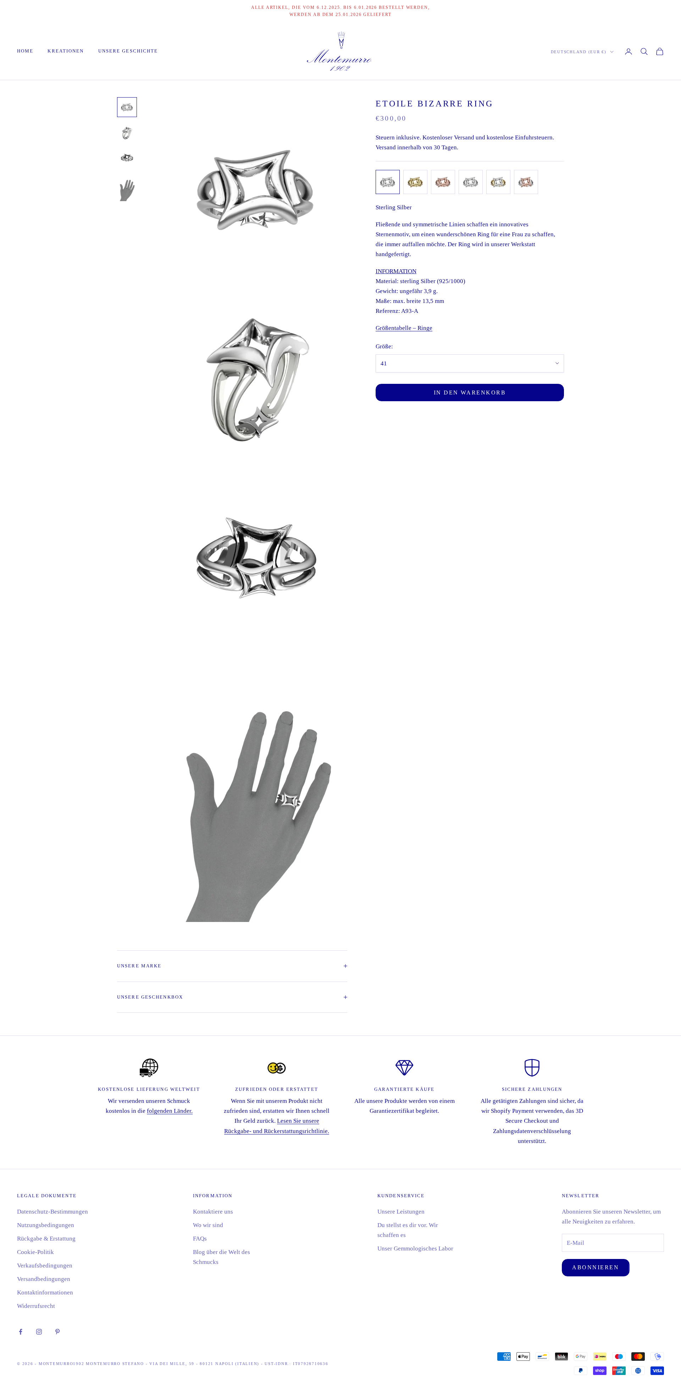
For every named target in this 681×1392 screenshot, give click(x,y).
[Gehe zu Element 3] (127, 158)
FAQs (200, 1238)
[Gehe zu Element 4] (127, 188)
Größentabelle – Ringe (404, 328)
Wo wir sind (208, 1225)
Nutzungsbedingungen (45, 1225)
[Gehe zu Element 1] (127, 107)
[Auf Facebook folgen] (20, 1331)
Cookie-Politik (35, 1252)
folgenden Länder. (170, 1110)
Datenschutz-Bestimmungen (52, 1211)
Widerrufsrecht (36, 1306)
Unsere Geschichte (128, 51)
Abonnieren (595, 1267)
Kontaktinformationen (45, 1292)
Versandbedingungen (43, 1279)
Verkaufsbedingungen (44, 1265)
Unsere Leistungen (401, 1211)
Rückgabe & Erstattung (46, 1238)
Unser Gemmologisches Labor (415, 1248)
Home (25, 51)
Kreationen (66, 51)
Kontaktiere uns (213, 1211)
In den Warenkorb (470, 393)
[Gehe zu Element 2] (127, 133)
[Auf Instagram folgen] (39, 1331)
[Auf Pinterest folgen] (57, 1331)
